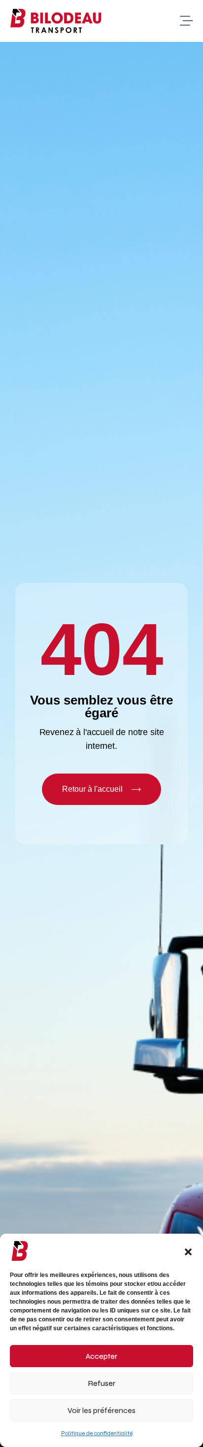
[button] (188, 1251)
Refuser (101, 1383)
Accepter (101, 1356)
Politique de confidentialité (97, 1433)
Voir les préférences (101, 1410)
